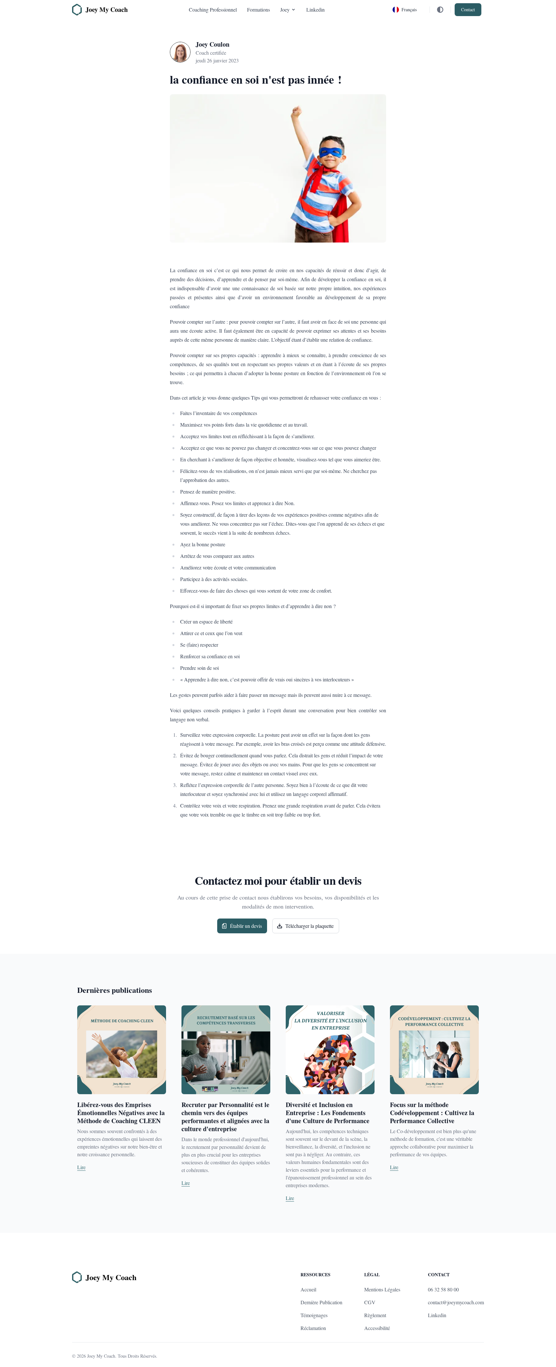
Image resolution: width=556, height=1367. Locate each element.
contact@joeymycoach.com (456, 1302)
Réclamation (313, 1328)
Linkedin (315, 9)
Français (409, 9)
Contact (468, 9)
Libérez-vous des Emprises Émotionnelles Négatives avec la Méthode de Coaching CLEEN (121, 1112)
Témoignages (314, 1315)
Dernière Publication (321, 1302)
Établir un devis (246, 925)
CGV (369, 1302)
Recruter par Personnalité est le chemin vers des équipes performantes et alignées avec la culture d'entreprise (225, 1116)
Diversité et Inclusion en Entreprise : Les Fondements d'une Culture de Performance (327, 1112)
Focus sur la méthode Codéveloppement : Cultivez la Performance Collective (432, 1112)
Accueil (308, 1289)
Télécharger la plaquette (309, 925)
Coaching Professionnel (213, 9)
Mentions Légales (382, 1289)
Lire (81, 1167)
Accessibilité (377, 1328)
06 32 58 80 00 (443, 1289)
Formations (258, 9)
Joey (285, 9)
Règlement (375, 1315)
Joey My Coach (101, 1356)
